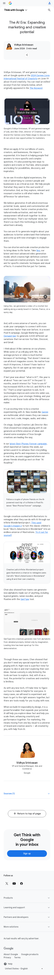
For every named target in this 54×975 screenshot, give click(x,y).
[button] (27, 55)
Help (10, 964)
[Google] (9, 948)
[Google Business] (10, 3)
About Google (11, 954)
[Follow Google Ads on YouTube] (14, 883)
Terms (17, 957)
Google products (29, 954)
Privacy (7, 957)
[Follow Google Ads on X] (7, 883)
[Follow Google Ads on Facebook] (21, 883)
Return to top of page (29, 813)
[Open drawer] (4, 3)
